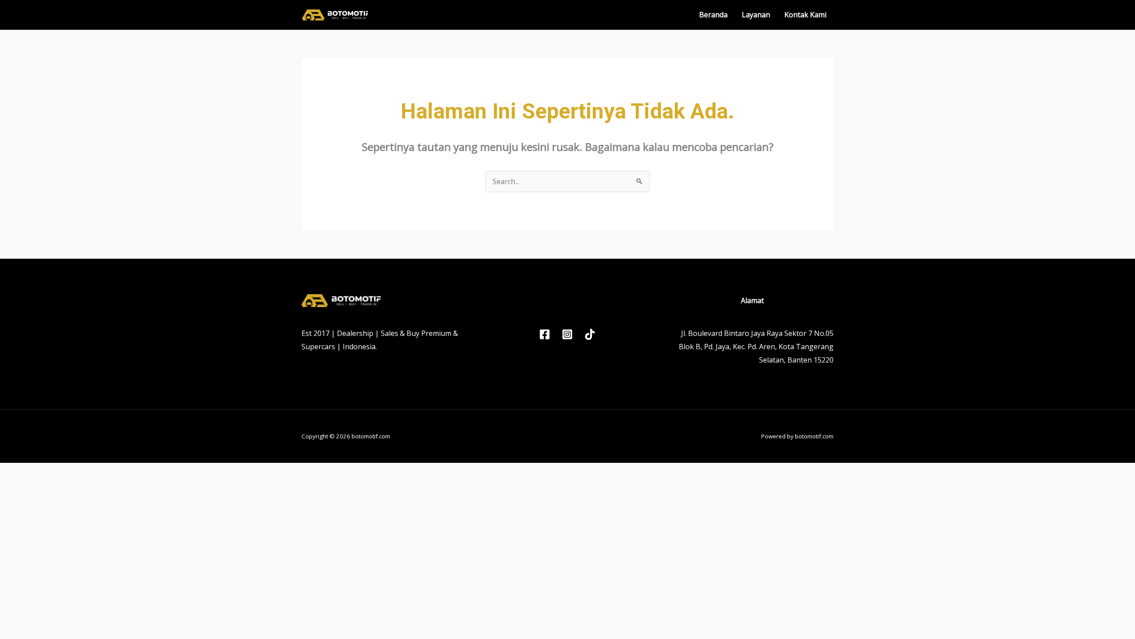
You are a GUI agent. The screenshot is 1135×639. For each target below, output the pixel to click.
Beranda (713, 15)
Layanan (756, 15)
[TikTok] (589, 334)
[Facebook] (544, 334)
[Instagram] (567, 334)
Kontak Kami (805, 15)
